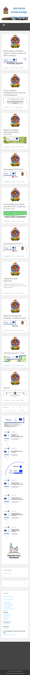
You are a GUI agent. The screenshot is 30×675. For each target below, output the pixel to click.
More (22, 67)
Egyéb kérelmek (6, 617)
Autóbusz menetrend (8, 605)
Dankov (11, 673)
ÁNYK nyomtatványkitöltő (9, 608)
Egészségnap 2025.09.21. (13, 244)
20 (10, 410)
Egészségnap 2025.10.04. (13, 169)
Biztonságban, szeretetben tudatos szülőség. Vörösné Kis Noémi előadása (15, 53)
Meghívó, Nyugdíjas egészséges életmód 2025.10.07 (11, 132)
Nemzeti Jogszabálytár (8, 599)
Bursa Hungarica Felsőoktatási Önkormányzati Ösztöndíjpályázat (14, 92)
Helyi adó (5, 619)
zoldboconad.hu (7, 573)
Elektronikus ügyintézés (8, 596)
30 (13, 410)
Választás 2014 (6, 623)
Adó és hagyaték (7, 614)
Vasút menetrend (7, 607)
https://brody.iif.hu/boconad (9, 634)
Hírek (17, 67)
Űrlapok (5, 610)
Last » (23, 410)
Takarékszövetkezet (7, 603)
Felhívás (6, 388)
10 (6, 410)
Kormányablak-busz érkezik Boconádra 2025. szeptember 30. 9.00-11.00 (14, 206)
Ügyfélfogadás (6, 602)
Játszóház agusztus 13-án (13, 353)
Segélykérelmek (6, 615)
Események (6, 628)
